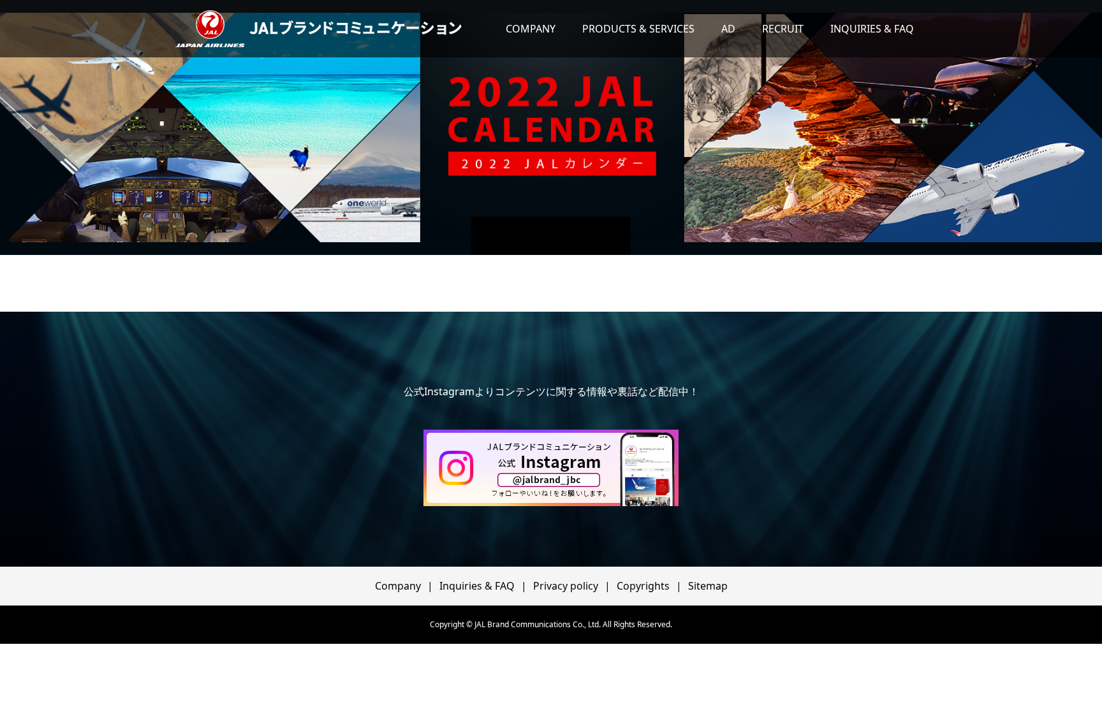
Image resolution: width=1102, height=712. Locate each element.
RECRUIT (783, 29)
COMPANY (530, 29)
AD (728, 29)
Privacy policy (565, 586)
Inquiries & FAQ (477, 586)
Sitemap (708, 586)
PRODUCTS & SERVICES (638, 29)
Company (398, 586)
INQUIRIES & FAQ (872, 29)
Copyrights (643, 586)
